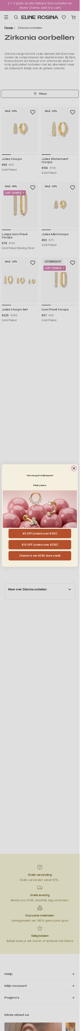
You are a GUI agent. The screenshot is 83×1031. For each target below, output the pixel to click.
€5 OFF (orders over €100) (40, 533)
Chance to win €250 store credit (40, 555)
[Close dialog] (74, 468)
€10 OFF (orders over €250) (40, 544)
